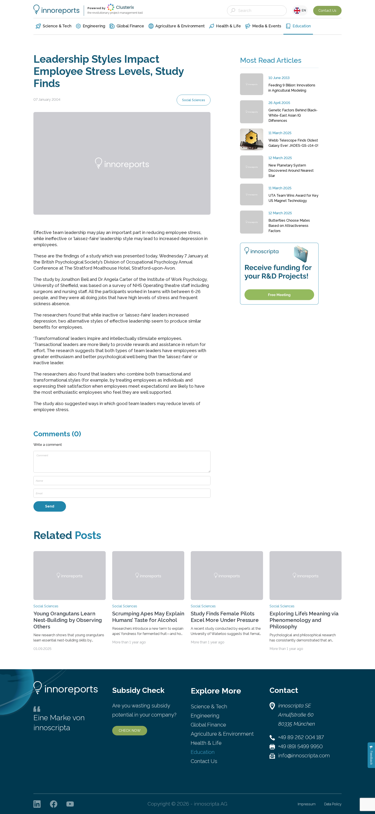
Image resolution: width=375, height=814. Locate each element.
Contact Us (327, 10)
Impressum (307, 804)
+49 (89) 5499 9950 (300, 746)
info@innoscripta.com (304, 755)
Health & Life (206, 743)
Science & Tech (209, 706)
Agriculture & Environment (222, 734)
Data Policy (333, 804)
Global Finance (208, 725)
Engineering (205, 715)
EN (303, 10)
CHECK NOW (130, 730)
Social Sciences (193, 100)
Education (203, 752)
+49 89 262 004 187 (301, 737)
